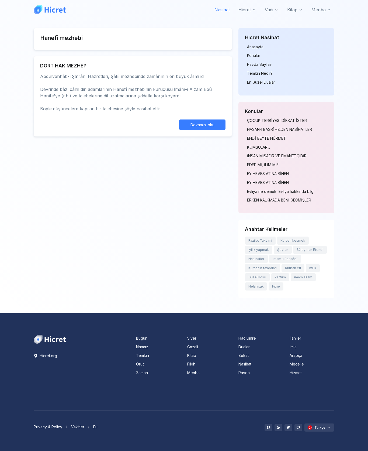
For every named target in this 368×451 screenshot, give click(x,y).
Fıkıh (191, 364)
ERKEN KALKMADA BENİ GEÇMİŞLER (279, 200)
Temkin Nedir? (260, 73)
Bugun (141, 338)
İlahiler (295, 338)
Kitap (191, 355)
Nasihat (222, 9)
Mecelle (297, 364)
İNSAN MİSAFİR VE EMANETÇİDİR (277, 156)
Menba (193, 372)
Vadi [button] (269, 9)
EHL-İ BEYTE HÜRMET (266, 138)
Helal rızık (256, 286)
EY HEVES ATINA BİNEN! (268, 174)
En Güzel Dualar (261, 82)
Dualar (244, 346)
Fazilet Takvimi (260, 240)
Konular (253, 55)
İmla (293, 346)
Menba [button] (318, 9)
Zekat (243, 355)
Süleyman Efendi (310, 250)
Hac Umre (247, 338)
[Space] (50, 338)
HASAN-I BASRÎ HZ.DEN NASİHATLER (279, 129)
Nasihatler (256, 259)
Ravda (244, 372)
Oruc (140, 364)
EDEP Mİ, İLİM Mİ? (263, 165)
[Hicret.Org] (50, 9)
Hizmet (296, 372)
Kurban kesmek (292, 240)
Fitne (276, 286)
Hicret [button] (244, 9)
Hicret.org (48, 355)
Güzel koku (257, 277)
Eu (95, 427)
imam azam (303, 277)
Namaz (142, 346)
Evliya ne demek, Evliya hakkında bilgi (280, 191)
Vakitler (77, 427)
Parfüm (280, 277)
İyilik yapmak (258, 250)
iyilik (312, 268)
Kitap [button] (292, 9)
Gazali (192, 346)
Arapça (296, 355)
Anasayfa (255, 47)
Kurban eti (293, 268)
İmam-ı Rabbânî (285, 259)
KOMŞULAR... (258, 147)
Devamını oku (202, 124)
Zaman (142, 372)
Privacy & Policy (48, 427)
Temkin (142, 355)
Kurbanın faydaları (262, 268)
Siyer (191, 338)
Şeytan (282, 250)
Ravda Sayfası (259, 64)
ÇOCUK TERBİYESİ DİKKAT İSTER (277, 120)
